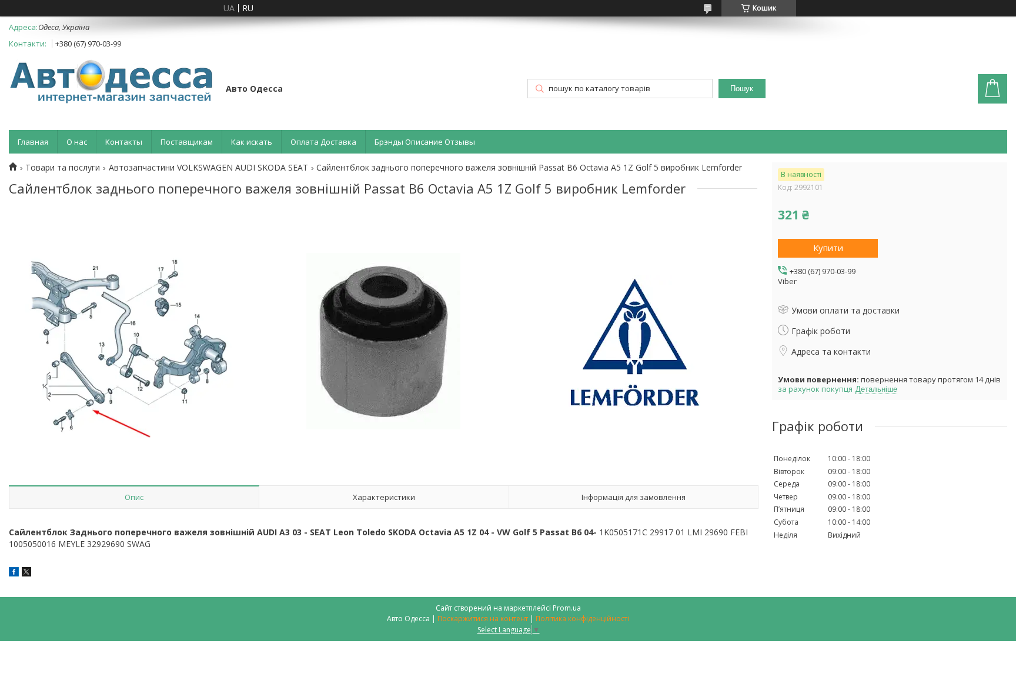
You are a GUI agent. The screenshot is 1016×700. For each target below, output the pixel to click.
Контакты (123, 141)
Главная (33, 141)
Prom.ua (567, 608)
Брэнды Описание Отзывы (425, 141)
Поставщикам (187, 141)
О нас (76, 141)
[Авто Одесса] (112, 82)
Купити (828, 248)
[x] (26, 573)
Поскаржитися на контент (482, 619)
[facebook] (14, 573)
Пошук (741, 88)
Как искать (251, 141)
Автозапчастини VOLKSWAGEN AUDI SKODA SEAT (208, 167)
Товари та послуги (62, 167)
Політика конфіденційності (582, 619)
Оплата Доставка (323, 141)
